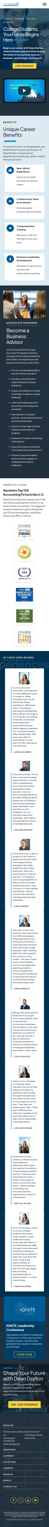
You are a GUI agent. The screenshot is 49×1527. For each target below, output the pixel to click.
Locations (9, 1462)
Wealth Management (11, 1444)
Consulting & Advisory (33, 1435)
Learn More (24, 1354)
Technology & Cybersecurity (9, 1439)
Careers (8, 1468)
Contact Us (10, 1486)
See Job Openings (24, 1404)
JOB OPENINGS (24, 66)
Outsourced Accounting (13, 1432)
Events (7, 1480)
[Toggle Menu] (45, 4)
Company (8, 1456)
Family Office (29, 1438)
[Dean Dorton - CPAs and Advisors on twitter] (21, 1500)
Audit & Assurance (31, 1432)
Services (8, 1425)
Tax (4, 1435)
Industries (9, 1449)
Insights (8, 1474)
